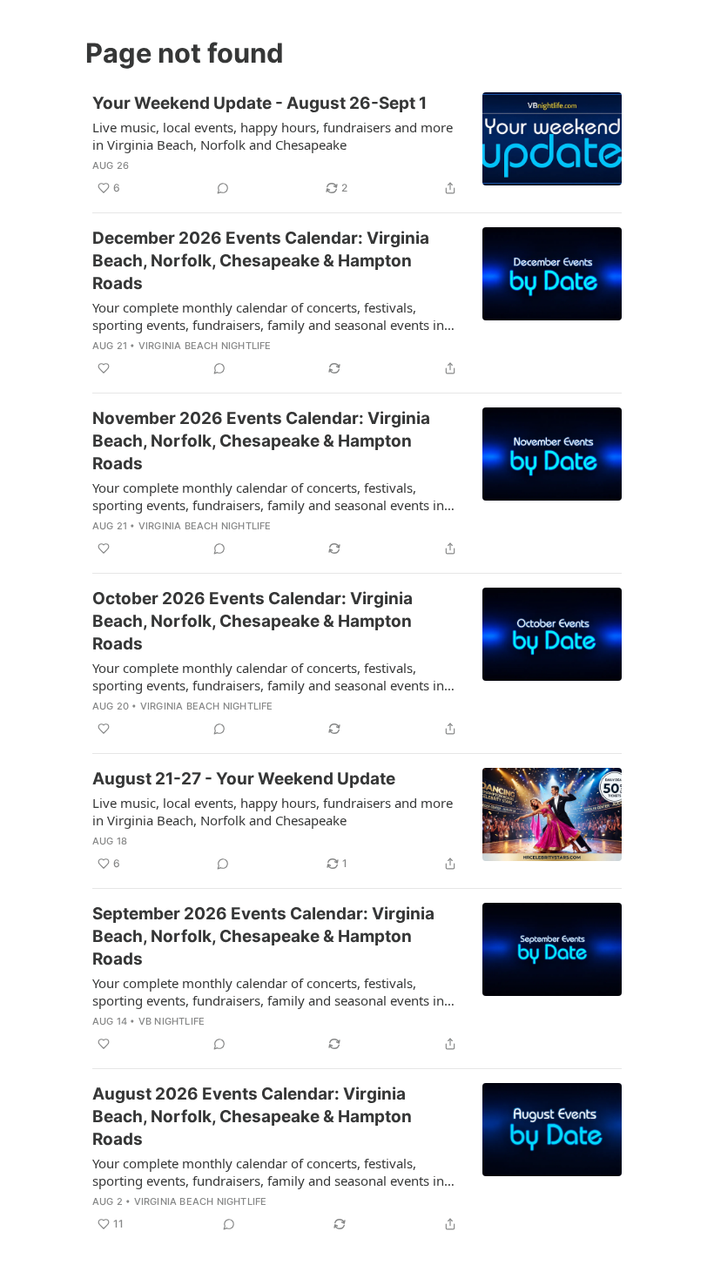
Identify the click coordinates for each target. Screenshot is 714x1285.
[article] (357, 145)
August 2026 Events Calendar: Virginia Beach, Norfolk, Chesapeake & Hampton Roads (252, 1116)
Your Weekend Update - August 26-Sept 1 (259, 103)
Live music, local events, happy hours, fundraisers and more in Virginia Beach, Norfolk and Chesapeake (272, 135)
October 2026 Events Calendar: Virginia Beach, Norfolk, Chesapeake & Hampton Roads (252, 621)
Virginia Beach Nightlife (205, 346)
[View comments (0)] (223, 188)
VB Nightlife (171, 1021)
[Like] (103, 368)
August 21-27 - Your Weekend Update (243, 779)
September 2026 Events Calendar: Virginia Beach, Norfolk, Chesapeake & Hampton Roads (263, 936)
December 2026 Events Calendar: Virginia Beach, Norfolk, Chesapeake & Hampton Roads (260, 260)
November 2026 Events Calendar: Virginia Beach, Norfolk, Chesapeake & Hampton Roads (261, 441)
